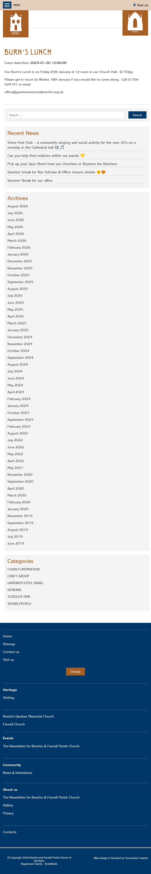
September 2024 (20, 358)
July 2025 (15, 296)
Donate (75, 671)
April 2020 (15, 488)
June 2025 (15, 303)
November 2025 (19, 268)
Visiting (8, 698)
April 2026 (15, 234)
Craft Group (18, 576)
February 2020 (18, 502)
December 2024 (19, 337)
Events (8, 738)
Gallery (8, 805)
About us (10, 790)
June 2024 (15, 378)
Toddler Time (18, 597)
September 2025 (20, 282)
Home (7, 636)
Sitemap (9, 644)
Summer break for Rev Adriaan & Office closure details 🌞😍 (56, 172)
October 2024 (18, 351)
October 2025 (18, 275)
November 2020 (19, 475)
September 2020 (20, 481)
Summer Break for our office (29, 180)
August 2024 (17, 364)
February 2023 (18, 426)
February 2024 (18, 399)
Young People (19, 604)
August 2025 (17, 289)
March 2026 (16, 241)
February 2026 (18, 247)
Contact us (11, 652)
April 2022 (15, 461)
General (14, 590)
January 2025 (18, 330)
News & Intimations (17, 773)
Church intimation (23, 569)
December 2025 (19, 261)
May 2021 (15, 468)
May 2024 (15, 385)
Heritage (10, 690)
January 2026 (18, 254)
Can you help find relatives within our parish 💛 (46, 156)
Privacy (8, 813)
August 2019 (17, 530)
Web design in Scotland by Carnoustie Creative (121, 858)
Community (12, 765)
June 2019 (15, 543)
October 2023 (18, 413)
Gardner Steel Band (25, 583)
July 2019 (15, 537)
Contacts (9, 832)
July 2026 (15, 213)
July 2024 (15, 371)
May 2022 (15, 454)
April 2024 (15, 392)
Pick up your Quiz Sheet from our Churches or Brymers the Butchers (62, 164)
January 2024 (18, 406)
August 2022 (17, 433)
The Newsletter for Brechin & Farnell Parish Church (41, 746)
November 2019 (19, 516)
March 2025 (16, 323)
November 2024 (19, 344)
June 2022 (15, 447)
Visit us (8, 660)
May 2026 (15, 227)
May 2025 (15, 309)
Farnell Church (14, 724)
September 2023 (20, 420)
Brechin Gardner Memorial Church (28, 716)
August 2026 (17, 206)
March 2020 (16, 495)
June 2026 (15, 220)
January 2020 (18, 509)
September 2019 (20, 523)
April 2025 (15, 316)
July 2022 (15, 440)
